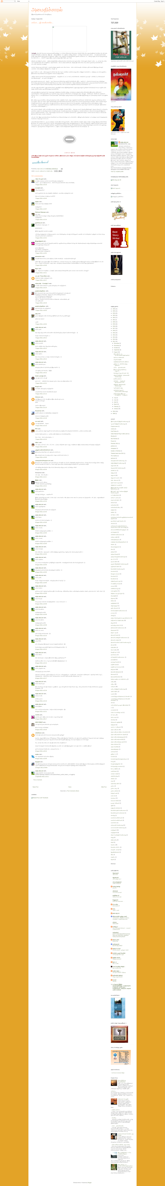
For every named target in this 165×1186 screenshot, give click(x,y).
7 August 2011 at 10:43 (41, 198)
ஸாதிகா (37, 754)
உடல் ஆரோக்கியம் (115, 495)
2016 (114, 330)
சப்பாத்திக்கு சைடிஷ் (115, 583)
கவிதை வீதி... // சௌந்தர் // (42, 283)
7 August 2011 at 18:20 (41, 310)
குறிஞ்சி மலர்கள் (116, 957)
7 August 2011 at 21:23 (41, 407)
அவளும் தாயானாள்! (117, 959)
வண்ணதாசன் (116, 944)
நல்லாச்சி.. (115, 887)
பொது (112, 761)
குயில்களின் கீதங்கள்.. (118, 975)
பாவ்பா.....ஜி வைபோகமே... (120, 367)
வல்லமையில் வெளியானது (117, 825)
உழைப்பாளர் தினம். (115, 500)
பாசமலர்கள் (113, 710)
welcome (113, 458)
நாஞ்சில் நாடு (114, 664)
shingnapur (113, 448)
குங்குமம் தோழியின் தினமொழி (118, 556)
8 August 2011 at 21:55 (41, 511)
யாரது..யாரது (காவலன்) (117, 976)
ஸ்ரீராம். (37, 442)
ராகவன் (114, 980)
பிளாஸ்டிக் (113, 719)
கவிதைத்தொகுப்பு (115, 539)
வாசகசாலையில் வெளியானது (118, 827)
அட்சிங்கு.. (114, 1117)
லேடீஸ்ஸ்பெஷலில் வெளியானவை (118, 810)
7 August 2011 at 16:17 (41, 280)
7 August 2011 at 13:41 (41, 238)
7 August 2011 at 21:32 (41, 425)
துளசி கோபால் (38, 222)
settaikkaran (38, 733)
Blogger (89, 1182)
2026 (114, 309)
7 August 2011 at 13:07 (41, 209)
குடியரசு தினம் (114, 561)
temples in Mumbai (115, 451)
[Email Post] (61, 168)
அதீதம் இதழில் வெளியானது (117, 463)
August (116, 352)
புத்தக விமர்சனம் (115, 744)
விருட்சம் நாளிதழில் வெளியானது (118, 835)
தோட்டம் (115, 962)
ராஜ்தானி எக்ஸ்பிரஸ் (115, 808)
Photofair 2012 (114, 443)
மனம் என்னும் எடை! (117, 879)
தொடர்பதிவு (114, 649)
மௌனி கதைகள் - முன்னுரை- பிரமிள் (121, 950)
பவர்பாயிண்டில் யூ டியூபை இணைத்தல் (119, 705)
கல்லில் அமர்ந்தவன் (117, 883)
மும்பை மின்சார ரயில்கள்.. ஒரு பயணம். (121, 1144)
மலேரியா (113, 778)
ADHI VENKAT (39, 722)
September (117, 349)
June (115, 400)
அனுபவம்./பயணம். (115, 478)
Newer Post (35, 787)
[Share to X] (58, 171)
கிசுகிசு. (112, 544)
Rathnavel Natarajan (40, 212)
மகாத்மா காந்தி (114, 773)
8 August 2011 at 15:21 (41, 486)
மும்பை (112, 786)
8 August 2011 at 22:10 (41, 635)
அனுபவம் (113, 475)
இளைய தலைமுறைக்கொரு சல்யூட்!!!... (120, 370)
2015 (114, 332)
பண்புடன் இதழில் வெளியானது (118, 689)
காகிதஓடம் (115, 926)
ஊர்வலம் (113, 502)
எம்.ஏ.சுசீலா (115, 904)
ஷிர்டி (112, 854)
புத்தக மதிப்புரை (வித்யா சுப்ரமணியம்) (119, 732)
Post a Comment (38, 779)
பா (111, 707)
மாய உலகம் (37, 421)
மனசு (114, 908)
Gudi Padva (114, 431)
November (116, 345)
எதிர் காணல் (115, 874)
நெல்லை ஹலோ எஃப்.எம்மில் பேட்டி (119, 679)
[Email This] (55, 171)
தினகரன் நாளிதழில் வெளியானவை (119, 637)
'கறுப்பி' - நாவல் (116, 910)
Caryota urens (114, 426)
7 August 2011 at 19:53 (41, 324)
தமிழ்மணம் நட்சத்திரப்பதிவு (46, 171)
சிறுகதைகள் (116, 873)
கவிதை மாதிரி (114, 537)
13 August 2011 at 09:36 (41, 767)
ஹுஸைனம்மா (38, 256)
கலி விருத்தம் (114, 532)
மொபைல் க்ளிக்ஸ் (115, 800)
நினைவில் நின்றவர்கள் (116, 672)
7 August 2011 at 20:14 (41, 359)
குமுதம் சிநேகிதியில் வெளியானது (119, 564)
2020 (114, 322)
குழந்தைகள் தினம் (115, 566)
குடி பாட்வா (113, 559)
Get (112, 1072)
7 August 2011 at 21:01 (41, 383)
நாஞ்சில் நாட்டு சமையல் (116, 667)
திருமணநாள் (114, 630)
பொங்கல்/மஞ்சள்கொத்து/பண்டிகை (119, 759)
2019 (114, 324)
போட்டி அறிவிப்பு (114, 768)
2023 (114, 315)
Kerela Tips (115, 941)
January (116, 408)
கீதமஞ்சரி (37, 761)
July (115, 397)
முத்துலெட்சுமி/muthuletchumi (42, 450)
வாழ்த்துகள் (113, 830)
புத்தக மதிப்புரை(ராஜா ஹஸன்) (118, 742)
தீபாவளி (113, 645)
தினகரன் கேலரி (114, 635)
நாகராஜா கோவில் (115, 662)
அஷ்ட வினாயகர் (115, 480)
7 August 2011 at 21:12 (41, 393)
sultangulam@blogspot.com (42, 460)
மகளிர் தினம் (114, 771)
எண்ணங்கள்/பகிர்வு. (115, 507)
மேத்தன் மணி (114, 793)
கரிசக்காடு (115, 891)
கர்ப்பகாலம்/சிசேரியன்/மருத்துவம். (119, 529)
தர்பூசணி (113, 623)
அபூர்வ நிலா (113, 465)
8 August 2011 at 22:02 (41, 554)
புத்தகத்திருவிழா (115, 749)
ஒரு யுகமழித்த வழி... (117, 968)
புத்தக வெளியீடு (114, 746)
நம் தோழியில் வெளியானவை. (118, 657)
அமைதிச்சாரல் (47, 10)
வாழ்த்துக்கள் (114, 832)
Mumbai (113, 436)
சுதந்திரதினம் (114, 603)
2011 (114, 341)
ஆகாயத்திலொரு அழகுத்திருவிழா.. (122, 1081)
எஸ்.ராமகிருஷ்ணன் (117, 882)
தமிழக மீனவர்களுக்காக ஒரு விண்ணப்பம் (120, 618)
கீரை (112, 549)
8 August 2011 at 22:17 (41, 678)
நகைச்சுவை (113, 654)
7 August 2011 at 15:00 (41, 265)
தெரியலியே (113, 647)
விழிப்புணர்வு (114, 840)
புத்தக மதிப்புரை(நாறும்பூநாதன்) (118, 737)
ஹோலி (112, 859)
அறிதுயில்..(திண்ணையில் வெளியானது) (119, 385)
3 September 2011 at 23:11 (42, 776)
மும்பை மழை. (114, 788)
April (115, 402)
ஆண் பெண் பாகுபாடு (116, 482)
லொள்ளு (113, 815)
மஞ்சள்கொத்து (114, 776)
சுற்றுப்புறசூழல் (114, 605)
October (116, 347)
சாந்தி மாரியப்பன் (39, 327)
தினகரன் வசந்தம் (115, 640)
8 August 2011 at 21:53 (41, 501)
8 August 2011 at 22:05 (41, 572)
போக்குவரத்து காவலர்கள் (117, 766)
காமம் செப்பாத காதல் (117, 892)
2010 (114, 411)
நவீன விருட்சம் (116, 913)
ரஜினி (112, 805)
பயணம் (112, 694)
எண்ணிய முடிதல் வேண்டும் (119, 953)
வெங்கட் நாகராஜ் (39, 376)
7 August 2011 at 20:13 (41, 348)
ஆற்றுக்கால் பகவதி (115, 485)
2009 (114, 413)
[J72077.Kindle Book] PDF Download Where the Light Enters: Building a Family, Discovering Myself (121, 935)
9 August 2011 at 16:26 (41, 729)
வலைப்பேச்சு (114, 822)
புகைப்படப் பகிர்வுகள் (116, 727)
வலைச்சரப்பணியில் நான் (116, 817)
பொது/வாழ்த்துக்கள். (116, 764)
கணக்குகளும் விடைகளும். (118, 954)
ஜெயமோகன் (116, 877)
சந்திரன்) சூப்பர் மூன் (116, 581)
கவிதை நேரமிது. (116, 886)
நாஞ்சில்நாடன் (116, 895)
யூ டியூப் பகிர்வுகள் (115, 803)
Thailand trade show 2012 (117, 453)
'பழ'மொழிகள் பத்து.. (118, 388)
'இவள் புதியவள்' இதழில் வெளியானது (119, 421)
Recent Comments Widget (118, 1072)
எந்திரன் (113, 510)
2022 (114, 317)
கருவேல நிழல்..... (117, 971)
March (115, 404)
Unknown (37, 397)
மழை (112, 781)
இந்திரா (37, 480)
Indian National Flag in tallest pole (119, 433)
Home (69, 787)
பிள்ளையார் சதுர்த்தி (115, 722)
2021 (114, 319)
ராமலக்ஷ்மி (37, 188)
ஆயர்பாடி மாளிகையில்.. (119, 357)
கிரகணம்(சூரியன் (115, 547)
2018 (114, 326)
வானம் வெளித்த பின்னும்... (119, 966)
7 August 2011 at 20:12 (41, 337)
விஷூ (112, 842)
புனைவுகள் (113, 751)
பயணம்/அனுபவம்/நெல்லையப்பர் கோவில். (120, 696)
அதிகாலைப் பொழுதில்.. (123, 1099)
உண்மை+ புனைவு (115, 497)
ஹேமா (36, 268)
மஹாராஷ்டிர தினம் (115, 783)
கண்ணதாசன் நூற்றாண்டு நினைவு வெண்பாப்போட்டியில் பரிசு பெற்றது (119, 526)
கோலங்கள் (113, 576)
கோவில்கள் (113, 578)
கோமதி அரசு (38, 410)
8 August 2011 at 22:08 (41, 593)
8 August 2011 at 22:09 (41, 604)
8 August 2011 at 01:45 (41, 469)
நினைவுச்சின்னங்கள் (115, 676)
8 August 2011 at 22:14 (41, 663)
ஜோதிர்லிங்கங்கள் (115, 852)
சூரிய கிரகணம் (114, 608)
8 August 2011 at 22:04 (41, 564)
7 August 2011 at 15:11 (41, 272)
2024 (114, 313)
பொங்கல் (113, 756)
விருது (112, 837)
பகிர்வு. (112, 684)
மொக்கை (113, 798)
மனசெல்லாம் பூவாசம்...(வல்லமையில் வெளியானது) (121, 391)
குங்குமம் (113, 552)
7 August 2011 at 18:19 (41, 303)
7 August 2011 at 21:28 (41, 418)
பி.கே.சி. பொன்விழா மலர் (117, 712)
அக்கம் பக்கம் (116, 939)
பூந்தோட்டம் (113, 754)
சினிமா (112, 600)
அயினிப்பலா (114, 470)
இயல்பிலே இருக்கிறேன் (117, 945)
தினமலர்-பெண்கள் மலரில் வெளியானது (120, 642)
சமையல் (37, 171)
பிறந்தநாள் (113, 724)
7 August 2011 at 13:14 (41, 219)
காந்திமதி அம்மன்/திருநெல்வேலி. (118, 542)
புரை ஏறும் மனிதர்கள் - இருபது (119, 972)
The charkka (114, 455)
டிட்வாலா (113, 613)
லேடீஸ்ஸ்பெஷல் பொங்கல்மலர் (117, 813)
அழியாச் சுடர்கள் (116, 948)
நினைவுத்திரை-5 (116, 905)
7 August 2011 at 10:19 (41, 184)
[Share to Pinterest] (61, 171)
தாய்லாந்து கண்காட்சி (116, 625)
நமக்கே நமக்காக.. (118, 378)
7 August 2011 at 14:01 (41, 253)
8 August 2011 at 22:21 (41, 711)
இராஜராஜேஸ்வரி (39, 241)
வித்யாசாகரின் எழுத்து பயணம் (120, 916)
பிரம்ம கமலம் (114, 717)
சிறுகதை (113, 598)
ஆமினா (37, 201)
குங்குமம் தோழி (114, 554)
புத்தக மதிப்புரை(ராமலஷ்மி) (117, 739)
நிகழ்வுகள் (113, 669)
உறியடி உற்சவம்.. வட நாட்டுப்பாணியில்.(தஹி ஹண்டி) (121, 354)
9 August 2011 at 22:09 (41, 758)
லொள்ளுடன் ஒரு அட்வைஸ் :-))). (121, 373)
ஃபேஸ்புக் (113, 523)
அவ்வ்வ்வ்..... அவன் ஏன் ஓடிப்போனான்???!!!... (119, 381)
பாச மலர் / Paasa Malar (41, 276)
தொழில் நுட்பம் (114, 652)
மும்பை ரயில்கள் (114, 791)
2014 (114, 335)
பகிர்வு (112, 681)
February (116, 406)
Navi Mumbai (114, 438)
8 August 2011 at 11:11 (40, 477)
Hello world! (115, 923)
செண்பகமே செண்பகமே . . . (118, 901)
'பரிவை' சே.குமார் (39, 179)
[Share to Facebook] (60, 171)
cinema (112, 429)
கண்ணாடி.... (114, 1091)
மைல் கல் (113, 795)
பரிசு (112, 702)
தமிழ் (36, 313)
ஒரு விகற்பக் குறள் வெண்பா (117, 521)
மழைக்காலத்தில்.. (118, 359)
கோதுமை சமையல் (115, 574)
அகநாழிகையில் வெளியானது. (118, 460)
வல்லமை (115, 922)
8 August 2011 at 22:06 (41, 582)
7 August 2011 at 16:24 (41, 287)
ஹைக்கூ (113, 857)
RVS (36, 428)
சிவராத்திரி (113, 596)
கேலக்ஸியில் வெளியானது (117, 569)
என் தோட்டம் (114, 514)
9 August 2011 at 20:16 (41, 751)
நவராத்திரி (113, 659)
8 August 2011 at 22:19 (41, 701)
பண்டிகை (113, 686)
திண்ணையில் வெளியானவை (117, 627)
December (116, 343)
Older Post (104, 787)
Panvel (112, 441)
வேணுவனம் (115, 900)
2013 (114, 337)
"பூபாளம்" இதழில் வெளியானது (118, 424)
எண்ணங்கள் (114, 505)
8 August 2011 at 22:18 (41, 690)
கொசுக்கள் (113, 571)
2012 (114, 339)
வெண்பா (113, 844)
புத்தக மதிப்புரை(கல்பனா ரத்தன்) (118, 734)
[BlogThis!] (56, 171)
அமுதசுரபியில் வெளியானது (117, 468)
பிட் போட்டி (113, 715)
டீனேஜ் (112, 615)
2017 (114, 328)
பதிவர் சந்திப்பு (114, 691)
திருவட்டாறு (113, 632)
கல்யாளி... (115, 981)
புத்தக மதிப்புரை (114, 729)
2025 (114, 311)
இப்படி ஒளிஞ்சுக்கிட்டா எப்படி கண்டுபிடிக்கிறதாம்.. (124, 1153)
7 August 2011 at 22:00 (41, 457)
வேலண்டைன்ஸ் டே (115, 847)
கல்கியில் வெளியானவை (116, 534)
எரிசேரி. (113, 512)
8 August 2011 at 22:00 (41, 522)
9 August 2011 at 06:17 (41, 719)
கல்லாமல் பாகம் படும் (117, 896)
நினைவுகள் (113, 674)
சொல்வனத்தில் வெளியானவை (118, 610)
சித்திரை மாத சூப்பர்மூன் (117, 593)
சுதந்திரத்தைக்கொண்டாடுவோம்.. (121, 361)
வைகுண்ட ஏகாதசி (115, 849)
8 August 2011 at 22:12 (41, 649)
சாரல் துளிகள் (114, 591)
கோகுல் (37, 386)
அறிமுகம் (113, 473)
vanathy (37, 714)
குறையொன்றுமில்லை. (40, 291)
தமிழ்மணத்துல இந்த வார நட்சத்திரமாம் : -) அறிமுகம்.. (121, 394)
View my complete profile (117, 171)
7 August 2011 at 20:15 (41, 372)
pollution (113, 446)
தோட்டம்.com (115, 963)
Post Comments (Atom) (73, 791)
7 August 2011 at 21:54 (41, 446)
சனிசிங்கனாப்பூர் (115, 588)
